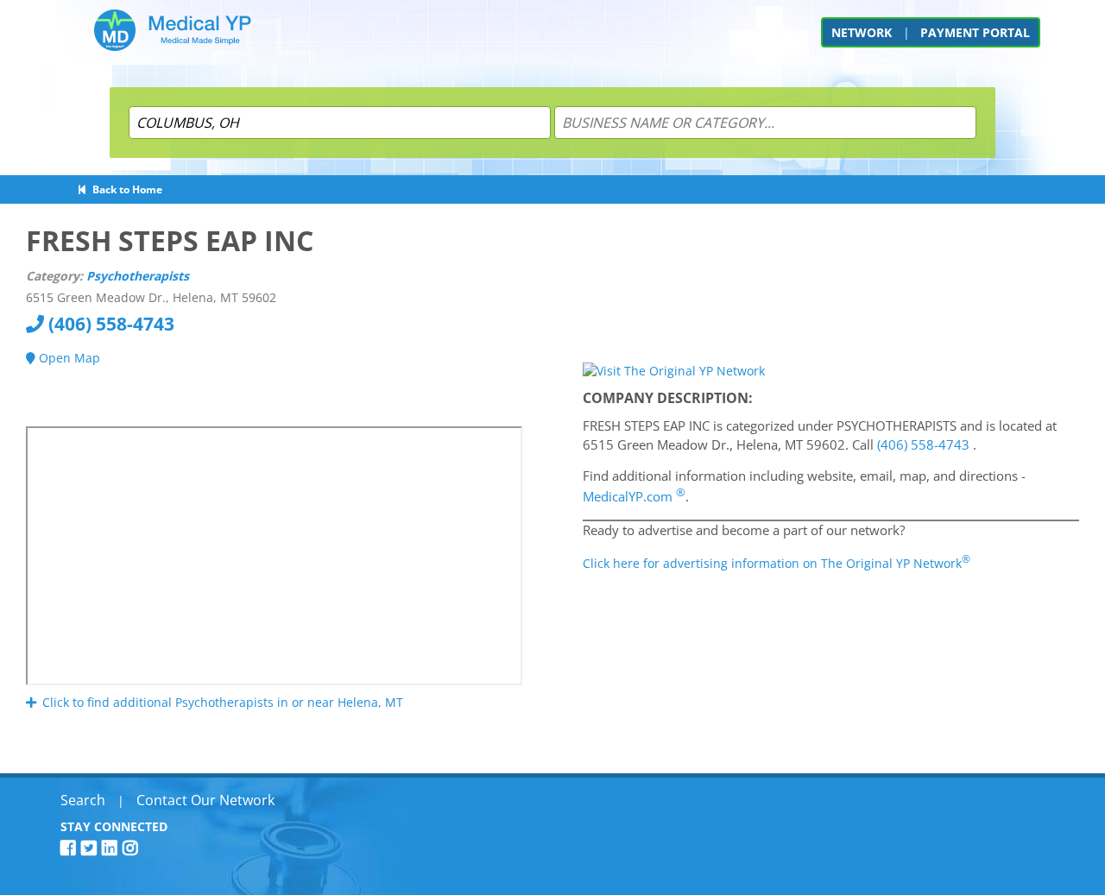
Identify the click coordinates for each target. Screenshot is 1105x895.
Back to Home (124, 189)
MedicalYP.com (634, 496)
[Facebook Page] (70, 848)
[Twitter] (91, 848)
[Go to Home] (173, 37)
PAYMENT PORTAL (975, 32)
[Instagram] (133, 848)
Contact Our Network (205, 800)
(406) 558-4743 (109, 324)
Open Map (67, 358)
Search (82, 800)
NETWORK (861, 32)
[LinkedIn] (112, 848)
